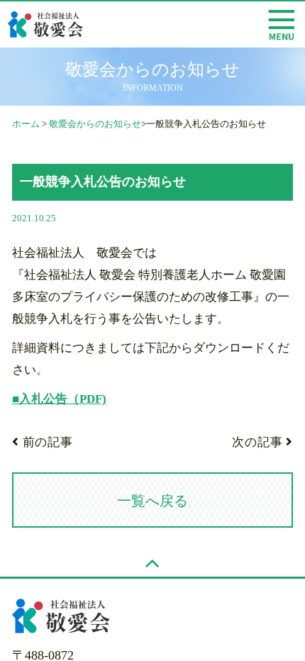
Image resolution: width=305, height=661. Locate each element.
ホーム (26, 123)
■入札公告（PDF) (59, 399)
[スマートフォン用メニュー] (281, 25)
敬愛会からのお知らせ (95, 123)
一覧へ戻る (152, 501)
